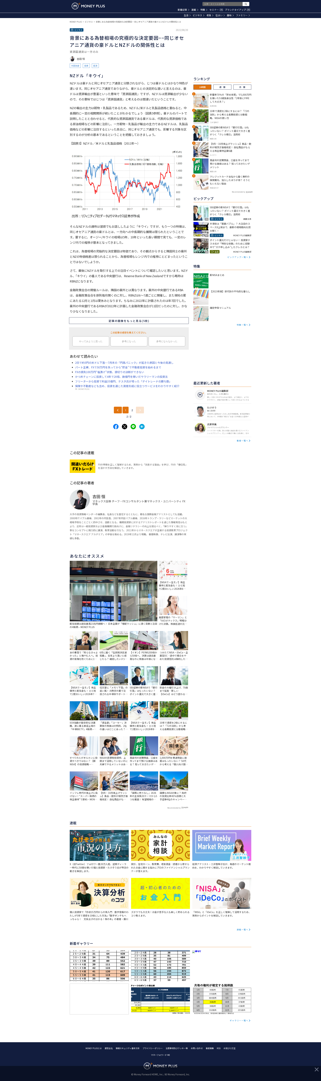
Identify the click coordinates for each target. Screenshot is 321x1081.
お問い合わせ (197, 1048)
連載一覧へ (242, 929)
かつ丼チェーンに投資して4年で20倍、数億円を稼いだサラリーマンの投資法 (121, 377)
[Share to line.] (133, 426)
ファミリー (242, 15)
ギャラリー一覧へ (239, 1020)
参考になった (129, 341)
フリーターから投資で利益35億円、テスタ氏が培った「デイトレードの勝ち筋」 (123, 381)
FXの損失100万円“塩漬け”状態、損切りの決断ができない (109, 372)
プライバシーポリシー (153, 1048)
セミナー (215, 9)
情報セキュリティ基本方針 (128, 1048)
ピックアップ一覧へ (237, 257)
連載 (193, 9)
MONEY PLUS (76, 21)
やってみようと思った (90, 341)
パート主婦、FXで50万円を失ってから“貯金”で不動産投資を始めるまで (118, 367)
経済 (95, 65)
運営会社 (109, 1048)
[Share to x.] (124, 426)
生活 (186, 15)
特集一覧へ (242, 324)
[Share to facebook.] (116, 426)
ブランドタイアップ (237, 9)
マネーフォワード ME (160, 1054)
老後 (208, 15)
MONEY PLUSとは (94, 1048)
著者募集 (210, 1048)
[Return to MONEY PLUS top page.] (88, 6)
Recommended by (174, 808)
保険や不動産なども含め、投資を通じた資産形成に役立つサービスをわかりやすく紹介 (127, 386)
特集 (202, 9)
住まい (219, 15)
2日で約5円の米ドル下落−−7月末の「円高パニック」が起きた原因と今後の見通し (124, 363)
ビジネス (197, 15)
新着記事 (182, 9)
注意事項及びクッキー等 (177, 1048)
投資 (86, 65)
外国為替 (75, 65)
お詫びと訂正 (230, 1048)
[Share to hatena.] (142, 426)
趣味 (229, 15)
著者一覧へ (242, 440)
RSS (219, 1048)
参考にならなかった (166, 341)
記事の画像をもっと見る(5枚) (129, 321)
